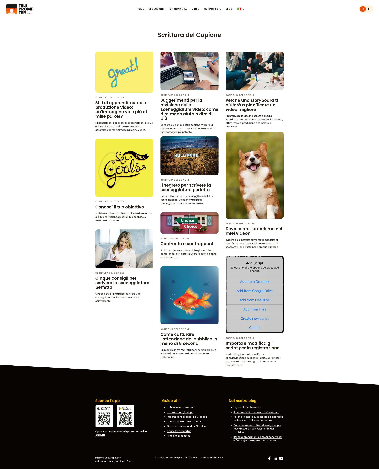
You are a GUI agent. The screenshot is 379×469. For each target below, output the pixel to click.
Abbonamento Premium (181, 407)
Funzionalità (177, 9)
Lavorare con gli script (180, 412)
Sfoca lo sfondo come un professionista (256, 412)
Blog (229, 9)
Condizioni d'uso (123, 461)
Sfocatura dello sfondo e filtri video (187, 426)
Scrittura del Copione (109, 97)
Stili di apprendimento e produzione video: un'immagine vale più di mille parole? (121, 109)
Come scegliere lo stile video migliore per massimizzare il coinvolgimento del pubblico (257, 428)
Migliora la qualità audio (246, 407)
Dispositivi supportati (179, 431)
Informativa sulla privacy (108, 457)
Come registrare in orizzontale (184, 421)
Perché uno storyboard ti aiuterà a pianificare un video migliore (252, 104)
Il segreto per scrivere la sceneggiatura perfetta (185, 187)
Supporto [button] (211, 9)
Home (140, 9)
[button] (240, 9)
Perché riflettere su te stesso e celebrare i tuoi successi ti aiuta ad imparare (258, 418)
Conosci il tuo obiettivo (119, 207)
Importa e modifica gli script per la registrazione (253, 345)
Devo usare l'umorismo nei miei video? (254, 231)
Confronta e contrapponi (186, 244)
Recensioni (156, 9)
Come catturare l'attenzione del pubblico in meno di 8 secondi (188, 339)
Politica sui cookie (104, 461)
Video (196, 9)
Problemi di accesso (178, 435)
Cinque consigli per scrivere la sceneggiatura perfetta (122, 282)
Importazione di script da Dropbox (187, 417)
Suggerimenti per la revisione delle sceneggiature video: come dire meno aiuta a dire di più (189, 109)
